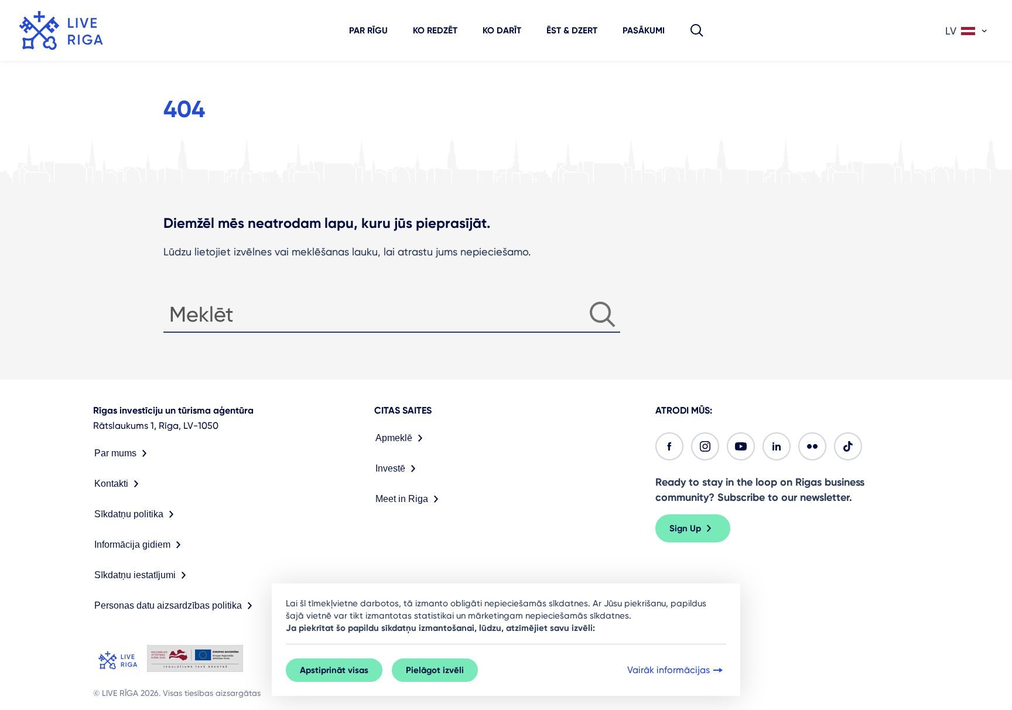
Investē (390, 468)
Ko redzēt (435, 30)
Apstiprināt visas (334, 670)
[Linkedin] (777, 446)
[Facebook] (669, 446)
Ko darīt (502, 30)
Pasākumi (644, 30)
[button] (697, 30)
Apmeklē (393, 438)
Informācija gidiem (132, 544)
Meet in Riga (401, 499)
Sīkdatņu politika (128, 514)
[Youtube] (741, 446)
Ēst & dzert (571, 30)
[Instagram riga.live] (705, 446)
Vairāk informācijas (668, 669)
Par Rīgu (368, 30)
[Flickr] (812, 446)
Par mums (115, 453)
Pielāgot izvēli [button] (435, 670)
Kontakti (111, 484)
